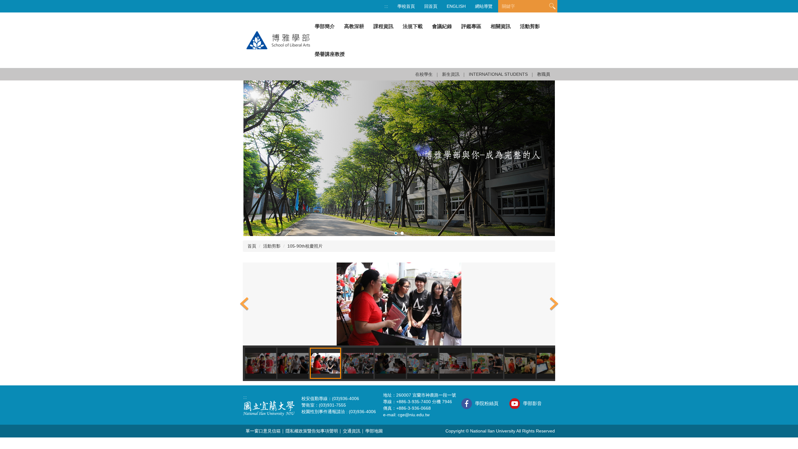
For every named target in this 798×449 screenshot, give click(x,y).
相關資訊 (501, 26)
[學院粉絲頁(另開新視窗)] (466, 403)
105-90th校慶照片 (305, 246)
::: (386, 6)
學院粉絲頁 (486, 403)
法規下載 (413, 26)
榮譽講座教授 (330, 54)
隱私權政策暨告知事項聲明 (312, 430)
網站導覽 (484, 6)
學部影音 (532, 403)
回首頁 (430, 6)
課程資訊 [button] (383, 26)
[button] (244, 304)
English (456, 6)
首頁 (252, 246)
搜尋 (552, 6)
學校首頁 (406, 6)
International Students (498, 74)
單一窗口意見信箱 (263, 430)
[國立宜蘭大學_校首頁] (269, 407)
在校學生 (424, 74)
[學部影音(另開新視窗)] (514, 403)
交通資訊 (351, 430)
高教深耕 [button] (354, 26)
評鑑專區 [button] (471, 26)
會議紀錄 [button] (442, 26)
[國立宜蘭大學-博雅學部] (276, 39)
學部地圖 (374, 430)
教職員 (543, 74)
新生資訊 (450, 74)
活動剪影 (530, 26)
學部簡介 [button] (325, 26)
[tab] (396, 233)
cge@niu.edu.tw (414, 414)
